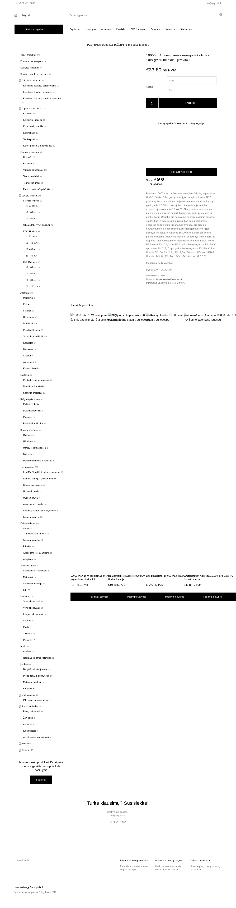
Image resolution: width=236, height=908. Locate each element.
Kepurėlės (28, 343)
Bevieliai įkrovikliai (32, 485)
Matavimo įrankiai (32, 682)
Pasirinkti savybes (98, 596)
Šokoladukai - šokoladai (35, 570)
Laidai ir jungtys (31, 517)
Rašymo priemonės (30, 399)
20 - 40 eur (31, 212)
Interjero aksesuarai (33, 614)
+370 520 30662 (27, 3)
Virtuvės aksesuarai (33, 170)
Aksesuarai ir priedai (33, 504)
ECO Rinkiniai (30, 231)
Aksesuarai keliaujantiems (36, 553)
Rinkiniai (27, 435)
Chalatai (27, 355)
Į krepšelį (190, 103)
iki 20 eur (30, 205)
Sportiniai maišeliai (32, 393)
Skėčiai (27, 528)
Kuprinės (27, 113)
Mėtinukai (28, 577)
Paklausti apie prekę (181, 172)
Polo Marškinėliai (31, 330)
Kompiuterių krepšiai (33, 126)
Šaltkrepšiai (29, 139)
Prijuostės (28, 640)
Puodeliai (27, 163)
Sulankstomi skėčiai (36, 533)
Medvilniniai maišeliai (33, 386)
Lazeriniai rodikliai (32, 410)
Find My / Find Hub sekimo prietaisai (41, 472)
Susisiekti (41, 779)
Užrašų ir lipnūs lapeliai (34, 448)
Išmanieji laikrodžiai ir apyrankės (39, 510)
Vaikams (25, 750)
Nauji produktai (28, 55)
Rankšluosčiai (28, 695)
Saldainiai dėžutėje (32, 583)
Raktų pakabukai (31, 711)
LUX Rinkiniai (30, 262)
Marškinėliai (29, 323)
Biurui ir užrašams (29, 430)
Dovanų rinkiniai (29, 195)
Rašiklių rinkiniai (31, 404)
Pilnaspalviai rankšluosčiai (36, 700)
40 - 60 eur (31, 218)
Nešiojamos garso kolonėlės (37, 658)
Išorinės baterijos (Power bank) (168, 279)
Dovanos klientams (30, 67)
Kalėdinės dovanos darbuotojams (39, 85)
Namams (24, 596)
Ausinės (27, 651)
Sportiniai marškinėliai (34, 336)
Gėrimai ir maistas (29, 152)
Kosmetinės (29, 133)
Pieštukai (27, 417)
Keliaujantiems (27, 523)
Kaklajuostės (29, 731)
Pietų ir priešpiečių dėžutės (36, 189)
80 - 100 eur (32, 286)
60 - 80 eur (31, 255)
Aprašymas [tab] (156, 183)
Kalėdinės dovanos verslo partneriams (42, 98)
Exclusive (26, 743)
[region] (181, 146)
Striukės (27, 310)
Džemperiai (28, 317)
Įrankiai (24, 664)
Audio (23, 646)
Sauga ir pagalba (31, 540)
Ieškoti (76, 860)
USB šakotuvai (30, 498)
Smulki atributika (29, 706)
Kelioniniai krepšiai (32, 120)
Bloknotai (27, 454)
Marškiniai (28, 298)
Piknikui (27, 546)
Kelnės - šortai (30, 368)
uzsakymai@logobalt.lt (117, 812)
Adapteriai (28, 559)
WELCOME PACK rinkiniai (36, 225)
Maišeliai (24, 375)
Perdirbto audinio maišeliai (36, 380)
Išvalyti (172, 90)
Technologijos (27, 467)
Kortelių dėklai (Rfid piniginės (37, 145)
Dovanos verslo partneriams (34, 74)
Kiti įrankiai (28, 688)
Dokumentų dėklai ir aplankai (37, 460)
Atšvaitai (27, 724)
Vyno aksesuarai (31, 608)
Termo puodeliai (31, 176)
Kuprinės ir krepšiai (31, 108)
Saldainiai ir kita (28, 565)
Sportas (27, 620)
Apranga (24, 293)
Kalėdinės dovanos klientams (38, 92)
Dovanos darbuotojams (31, 61)
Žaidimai (27, 633)
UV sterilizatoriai (31, 491)
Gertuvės (27, 157)
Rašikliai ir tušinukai (33, 423)
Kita (25, 590)
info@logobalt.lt (213, 3)
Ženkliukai (28, 718)
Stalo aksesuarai (31, 601)
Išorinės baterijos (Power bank (38, 478)
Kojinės (27, 304)
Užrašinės (28, 441)
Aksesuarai (28, 362)
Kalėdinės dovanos (30, 80)
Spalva (149, 86)
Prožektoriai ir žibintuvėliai (36, 676)
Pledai (26, 627)
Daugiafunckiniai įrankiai (35, 669)
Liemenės (28, 349)
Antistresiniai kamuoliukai (36, 737)
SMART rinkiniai (31, 200)
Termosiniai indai (31, 183)
